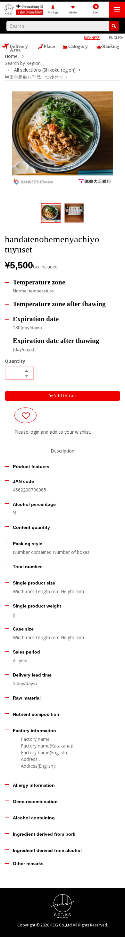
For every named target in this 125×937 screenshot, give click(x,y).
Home (12, 56)
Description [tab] (62, 451)
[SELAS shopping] (63, 905)
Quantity (15, 361)
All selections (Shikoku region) (45, 70)
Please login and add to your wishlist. (52, 432)
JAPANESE (92, 37)
